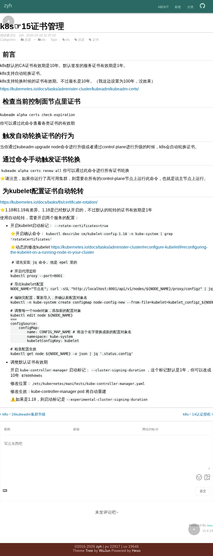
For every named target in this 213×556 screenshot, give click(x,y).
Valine (210, 525)
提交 (203, 491)
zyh (8, 5)
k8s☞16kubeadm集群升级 (23, 414)
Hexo (136, 550)
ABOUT (163, 7)
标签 (178, 7)
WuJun (104, 550)
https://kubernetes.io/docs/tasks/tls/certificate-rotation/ (48, 202)
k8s (44, 39)
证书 (95, 39)
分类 (190, 7)
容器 (27, 39)
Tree (89, 550)
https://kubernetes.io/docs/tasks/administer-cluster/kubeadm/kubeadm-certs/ (69, 89)
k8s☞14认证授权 (197, 414)
